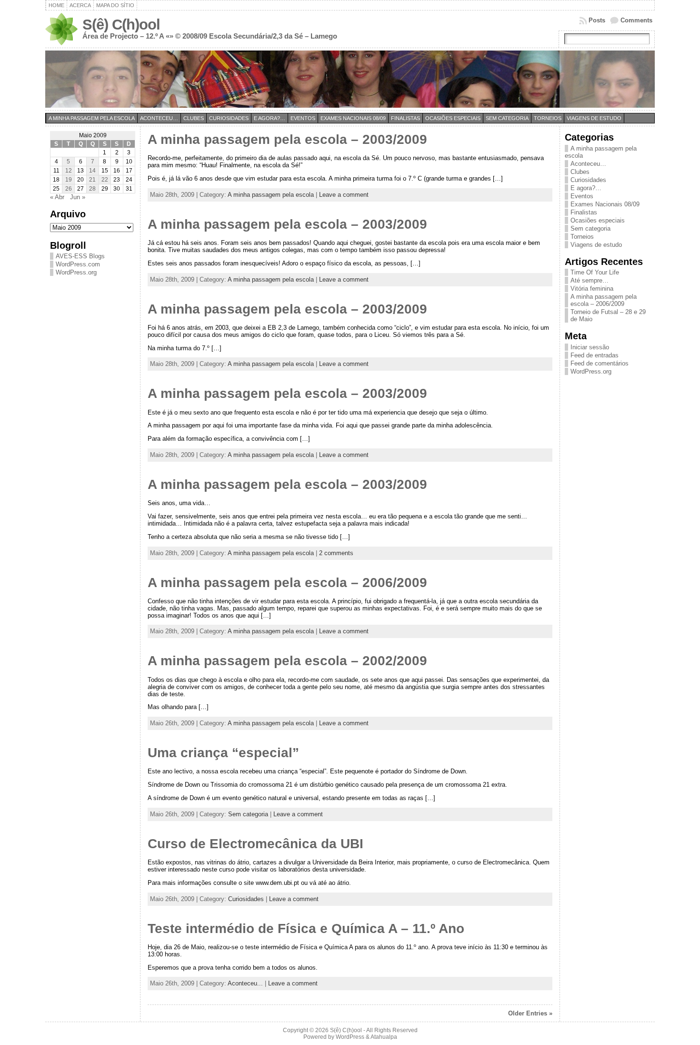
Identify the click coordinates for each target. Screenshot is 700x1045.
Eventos (302, 118)
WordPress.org (76, 272)
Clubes (193, 118)
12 (68, 170)
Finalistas (405, 118)
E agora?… (269, 118)
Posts (597, 20)
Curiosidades (229, 118)
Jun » (77, 197)
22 (104, 180)
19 (68, 180)
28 (92, 189)
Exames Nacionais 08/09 (353, 118)
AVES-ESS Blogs (80, 256)
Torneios (547, 118)
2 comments (336, 553)
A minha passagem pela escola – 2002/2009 (287, 660)
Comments (636, 20)
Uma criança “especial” (223, 752)
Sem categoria (507, 118)
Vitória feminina (591, 288)
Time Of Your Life (594, 272)
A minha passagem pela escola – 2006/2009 (287, 582)
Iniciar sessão (589, 347)
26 (68, 189)
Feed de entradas (594, 355)
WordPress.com (78, 264)
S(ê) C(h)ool (121, 24)
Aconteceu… (159, 118)
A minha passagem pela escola (92, 118)
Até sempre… (589, 280)
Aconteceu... (245, 983)
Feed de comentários (599, 363)
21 (92, 180)
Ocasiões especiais (452, 118)
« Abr (57, 197)
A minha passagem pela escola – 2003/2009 (287, 139)
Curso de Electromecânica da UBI (255, 843)
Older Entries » (530, 1013)
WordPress (350, 1037)
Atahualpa (383, 1037)
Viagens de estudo (594, 118)
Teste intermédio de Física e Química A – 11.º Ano (306, 928)
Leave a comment (344, 194)
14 (92, 170)
